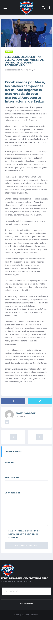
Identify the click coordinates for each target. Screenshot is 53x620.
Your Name (10, 462)
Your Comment (12, 493)
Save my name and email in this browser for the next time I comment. (24, 534)
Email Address (12, 478)
